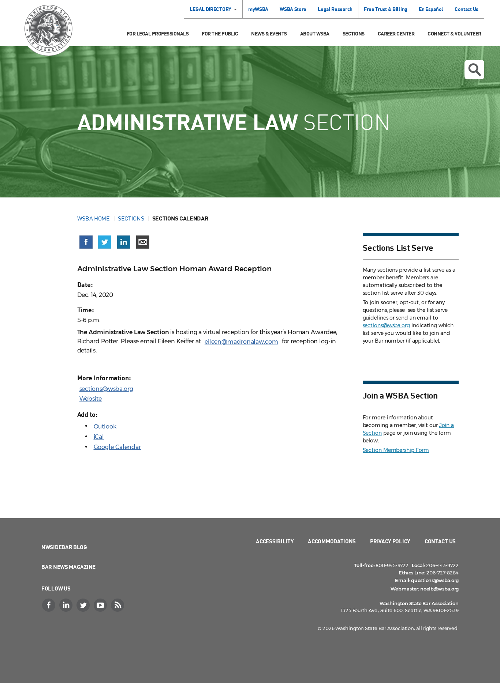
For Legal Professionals (158, 33)
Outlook (105, 426)
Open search (474, 69)
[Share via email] (143, 242)
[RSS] (118, 605)
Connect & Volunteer (454, 33)
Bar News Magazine (68, 566)
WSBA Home (93, 218)
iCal (99, 436)
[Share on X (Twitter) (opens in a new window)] (105, 242)
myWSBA (258, 9)
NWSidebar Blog (64, 547)
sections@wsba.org (106, 388)
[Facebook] (49, 605)
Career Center (396, 33)
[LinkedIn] (67, 605)
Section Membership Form (396, 450)
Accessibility (275, 541)
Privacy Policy (390, 541)
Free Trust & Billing (385, 9)
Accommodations (332, 541)
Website (90, 398)
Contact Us (466, 9)
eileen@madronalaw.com (241, 341)
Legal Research (335, 9)
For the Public (220, 33)
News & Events (269, 33)
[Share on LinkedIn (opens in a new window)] (124, 242)
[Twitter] (84, 605)
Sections (354, 33)
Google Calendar (117, 447)
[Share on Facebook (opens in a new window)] (86, 242)
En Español (431, 9)
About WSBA (314, 33)
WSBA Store (293, 9)
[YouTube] (101, 605)
